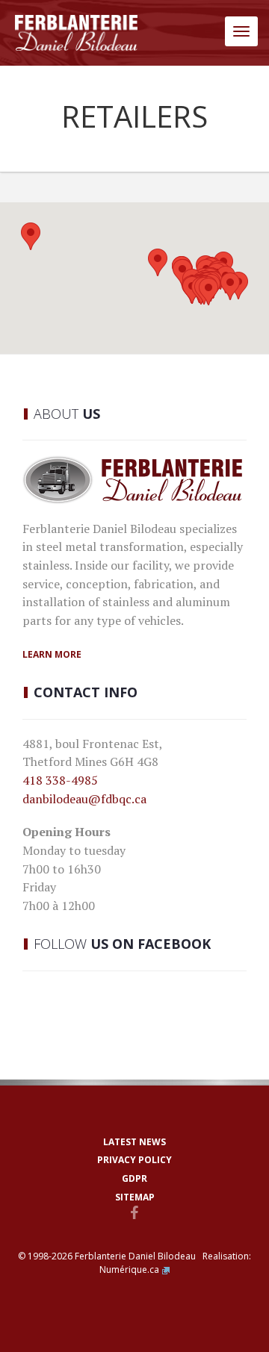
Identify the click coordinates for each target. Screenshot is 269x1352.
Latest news (134, 1142)
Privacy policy (134, 1159)
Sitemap (135, 1197)
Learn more (51, 654)
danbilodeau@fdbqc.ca (84, 799)
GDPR (134, 1178)
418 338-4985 (60, 780)
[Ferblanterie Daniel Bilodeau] (76, 33)
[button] (157, 262)
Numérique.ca (129, 1269)
